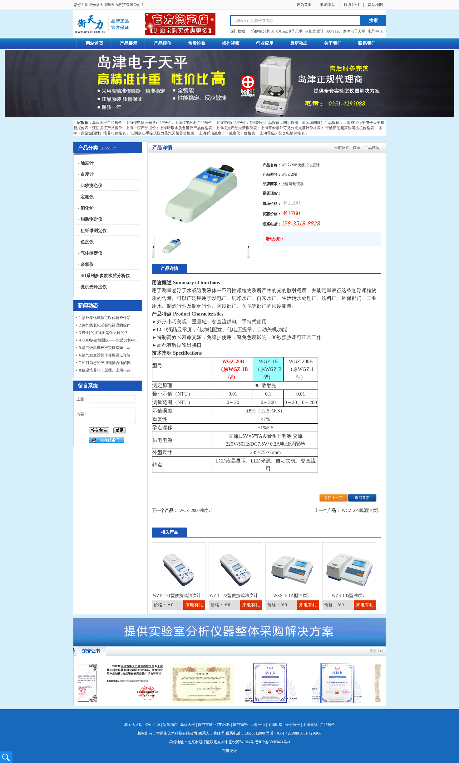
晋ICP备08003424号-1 (272, 742)
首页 (356, 147)
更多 (373, 651)
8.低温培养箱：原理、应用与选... (106, 370)
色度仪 (87, 242)
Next (454, 83)
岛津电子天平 (354, 31)
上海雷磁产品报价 (231, 122)
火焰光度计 (314, 31)
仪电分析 (222, 724)
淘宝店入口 (133, 724)
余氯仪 (87, 264)
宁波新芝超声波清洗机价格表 (349, 128)
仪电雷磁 (205, 724)
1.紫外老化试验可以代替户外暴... (106, 318)
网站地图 (375, 5)
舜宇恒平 (292, 724)
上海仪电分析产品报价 (193, 122)
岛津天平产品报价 (107, 122)
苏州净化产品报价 (264, 122)
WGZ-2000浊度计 (196, 510)
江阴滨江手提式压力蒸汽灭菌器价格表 (162, 133)
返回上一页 (333, 498)
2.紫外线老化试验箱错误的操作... (106, 325)
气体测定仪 (91, 253)
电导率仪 (375, 31)
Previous (5, 83)
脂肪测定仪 (91, 219)
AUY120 (333, 31)
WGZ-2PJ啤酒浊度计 (361, 510)
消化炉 (87, 208)
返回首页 (362, 498)
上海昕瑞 (275, 724)
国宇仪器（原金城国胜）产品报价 (311, 122)
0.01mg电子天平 (289, 31)
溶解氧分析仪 (262, 31)
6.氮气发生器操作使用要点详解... (106, 355)
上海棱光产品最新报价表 (236, 128)
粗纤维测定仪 (94, 230)
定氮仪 (87, 197)
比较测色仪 (91, 185)
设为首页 (304, 5)
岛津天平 (187, 724)
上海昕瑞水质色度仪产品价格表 (186, 128)
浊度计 (87, 163)
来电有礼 (194, 605)
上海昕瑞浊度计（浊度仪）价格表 (227, 133)
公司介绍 (152, 724)
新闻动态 (170, 724)
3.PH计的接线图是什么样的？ (103, 333)
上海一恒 (257, 724)
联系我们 (351, 5)
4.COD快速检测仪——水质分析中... (108, 340)
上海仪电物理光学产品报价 (148, 122)
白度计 (87, 174)
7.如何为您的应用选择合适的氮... (106, 363)
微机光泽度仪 (94, 287)
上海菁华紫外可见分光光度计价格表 (291, 128)
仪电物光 (240, 724)
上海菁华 (310, 724)
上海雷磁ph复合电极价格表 (282, 133)
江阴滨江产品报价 (107, 128)
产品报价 (327, 724)
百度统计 (229, 751)
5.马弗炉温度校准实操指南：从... (106, 348)
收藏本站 (327, 5)
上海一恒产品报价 (141, 128)
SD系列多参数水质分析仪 (105, 275)
